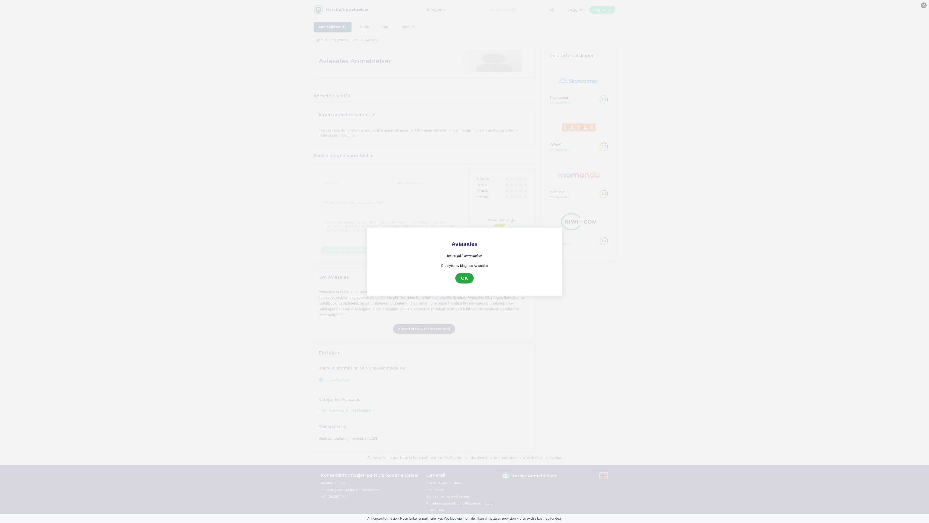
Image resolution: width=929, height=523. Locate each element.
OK (464, 278)
